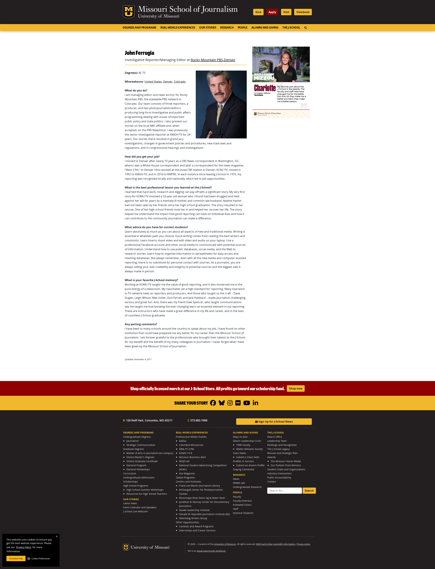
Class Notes (239, 453)
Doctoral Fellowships (138, 469)
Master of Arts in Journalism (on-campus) (149, 453)
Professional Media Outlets (191, 436)
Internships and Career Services (197, 530)
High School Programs (135, 485)
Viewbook (303, 12)
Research (226, 27)
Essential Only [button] (16, 558)
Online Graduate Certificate (142, 461)
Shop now (295, 388)
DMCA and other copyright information (275, 544)
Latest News (130, 503)
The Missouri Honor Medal (286, 461)
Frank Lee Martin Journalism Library (199, 485)
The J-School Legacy (278, 449)
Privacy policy (303, 544)
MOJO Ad (184, 461)
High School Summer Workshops (144, 489)
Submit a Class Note (247, 457)
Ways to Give (240, 436)
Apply (272, 12)
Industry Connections (279, 473)
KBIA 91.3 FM (186, 449)
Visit (286, 12)
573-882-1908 (198, 420)
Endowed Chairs (242, 504)
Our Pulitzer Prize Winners (286, 465)
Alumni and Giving (264, 27)
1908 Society (243, 445)
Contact (271, 481)
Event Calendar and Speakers (140, 507)
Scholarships (130, 481)
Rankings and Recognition (282, 445)
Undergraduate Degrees (137, 436)
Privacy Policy (23, 547)
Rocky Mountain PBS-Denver (213, 60)
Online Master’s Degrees (140, 457)
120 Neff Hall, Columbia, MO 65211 (148, 420)
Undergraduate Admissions (138, 477)
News (236, 478)
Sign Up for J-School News (275, 421)
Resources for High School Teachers (146, 493)
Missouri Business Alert (192, 457)
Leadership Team (277, 440)
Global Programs (185, 477)
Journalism (132, 440)
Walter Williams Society (249, 449)
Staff (235, 508)
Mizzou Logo (128, 11)
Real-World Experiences (177, 27)
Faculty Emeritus (242, 500)
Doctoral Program (136, 465)
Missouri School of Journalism (188, 9)
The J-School (291, 27)
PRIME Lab (239, 483)
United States (153, 81)
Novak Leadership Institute (194, 510)
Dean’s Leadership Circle (247, 440)
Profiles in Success (243, 461)
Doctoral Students (243, 513)
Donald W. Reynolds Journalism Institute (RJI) (204, 514)
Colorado (180, 81)
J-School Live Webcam (135, 511)
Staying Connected (243, 469)
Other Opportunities (187, 522)
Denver (167, 81)
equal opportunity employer (211, 550)
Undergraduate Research (247, 487)
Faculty (237, 496)
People (242, 27)
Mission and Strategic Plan (282, 453)
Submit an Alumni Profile (250, 465)
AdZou (182, 440)
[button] (39, 558)
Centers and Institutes (188, 481)
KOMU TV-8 (185, 453)
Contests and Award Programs (196, 526)
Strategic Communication (140, 445)
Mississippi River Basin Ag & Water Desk (202, 497)
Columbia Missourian (191, 445)
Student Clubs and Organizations (286, 469)
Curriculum (129, 473)
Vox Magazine (187, 473)
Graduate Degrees (133, 449)
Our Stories (207, 27)
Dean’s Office (274, 436)
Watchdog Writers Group (193, 518)
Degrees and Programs (139, 27)
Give (258, 12)
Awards (271, 457)
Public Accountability (279, 477)
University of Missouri (158, 16)
